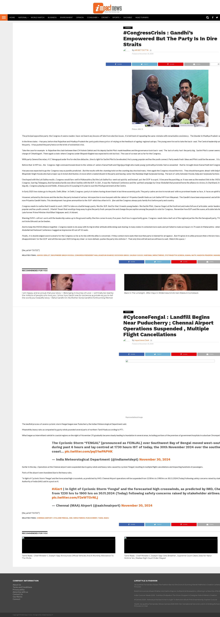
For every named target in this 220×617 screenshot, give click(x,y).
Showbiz (127, 17)
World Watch (37, 17)
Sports (115, 17)
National (22, 17)
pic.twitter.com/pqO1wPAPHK (89, 451)
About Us (17, 585)
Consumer (92, 17)
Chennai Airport (45, 518)
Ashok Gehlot (43, 255)
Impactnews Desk (142, 340)
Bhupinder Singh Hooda (62, 255)
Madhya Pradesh (205, 255)
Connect (16, 599)
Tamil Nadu (103, 518)
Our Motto (17, 597)
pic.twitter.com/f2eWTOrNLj (75, 497)
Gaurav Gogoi (136, 255)
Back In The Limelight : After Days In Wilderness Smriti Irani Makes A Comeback (161, 293)
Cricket (104, 17)
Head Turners (142, 17)
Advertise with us (20, 592)
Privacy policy (19, 590)
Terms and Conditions (22, 587)
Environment (66, 17)
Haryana (148, 255)
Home (12, 17)
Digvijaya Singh (121, 255)
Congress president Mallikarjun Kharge (94, 255)
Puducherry (91, 518)
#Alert (57, 489)
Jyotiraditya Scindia (174, 255)
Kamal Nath (190, 255)
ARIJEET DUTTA (141, 50)
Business (52, 17)
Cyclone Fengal (60, 518)
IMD (71, 518)
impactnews (158, 255)
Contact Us (18, 594)
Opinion (80, 17)
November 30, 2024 (154, 459)
